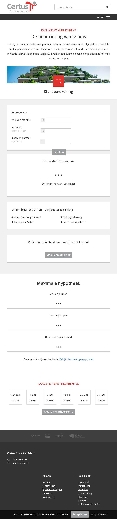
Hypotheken (49, 485)
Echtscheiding (85, 493)
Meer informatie (97, 514)
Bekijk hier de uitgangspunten (76, 359)
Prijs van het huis (21, 119)
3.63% (32, 400)
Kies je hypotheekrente (58, 411)
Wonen (46, 482)
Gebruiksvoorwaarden (89, 504)
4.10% (84, 400)
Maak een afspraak (58, 255)
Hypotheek (83, 482)
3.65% (50, 400)
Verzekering (84, 485)
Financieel (83, 489)
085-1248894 (20, 459)
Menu (100, 17)
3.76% (67, 400)
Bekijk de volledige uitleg (59, 209)
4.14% (101, 400)
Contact (82, 500)
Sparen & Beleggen (52, 489)
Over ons (83, 496)
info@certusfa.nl (21, 462)
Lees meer (69, 183)
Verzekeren (48, 496)
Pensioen (47, 493)
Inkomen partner (20, 138)
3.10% (15, 400)
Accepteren (79, 514)
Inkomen (18, 128)
